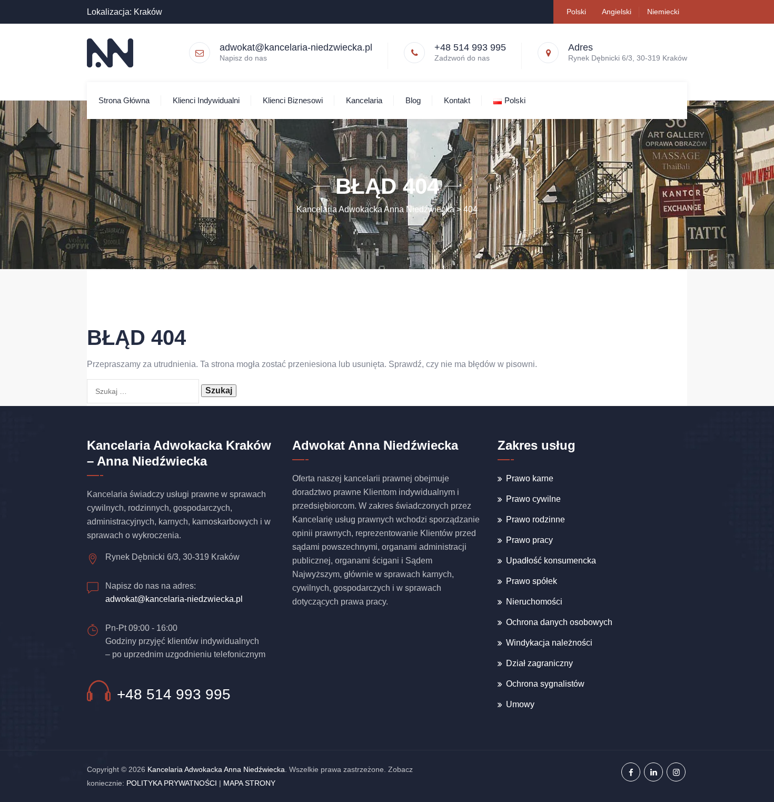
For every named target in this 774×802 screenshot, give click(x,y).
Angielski (616, 11)
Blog (413, 100)
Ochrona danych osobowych (559, 622)
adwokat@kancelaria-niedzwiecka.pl (296, 47)
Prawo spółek (531, 581)
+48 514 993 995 (174, 694)
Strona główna (124, 100)
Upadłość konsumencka (551, 560)
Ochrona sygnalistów (545, 683)
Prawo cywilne (533, 498)
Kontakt (457, 100)
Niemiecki (663, 11)
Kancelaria (364, 100)
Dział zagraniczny (539, 663)
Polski (576, 11)
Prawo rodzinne (535, 519)
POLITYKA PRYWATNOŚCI (171, 783)
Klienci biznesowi (293, 100)
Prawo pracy (529, 540)
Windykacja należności (549, 642)
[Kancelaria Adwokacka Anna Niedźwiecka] (110, 53)
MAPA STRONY (249, 783)
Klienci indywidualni (206, 100)
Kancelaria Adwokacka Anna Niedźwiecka (216, 769)
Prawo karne (529, 478)
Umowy (520, 704)
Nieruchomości (534, 601)
